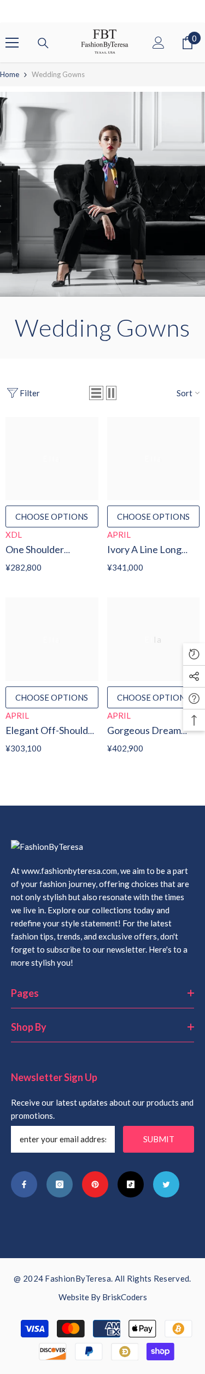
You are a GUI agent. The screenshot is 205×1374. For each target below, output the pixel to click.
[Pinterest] (95, 1184)
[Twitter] (166, 1184)
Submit (158, 1139)
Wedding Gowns (58, 74)
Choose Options (51, 516)
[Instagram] (59, 1184)
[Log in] (159, 43)
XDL (13, 534)
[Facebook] (24, 1184)
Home (9, 74)
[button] (96, 393)
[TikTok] (131, 1184)
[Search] (43, 43)
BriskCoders (124, 1297)
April (119, 534)
